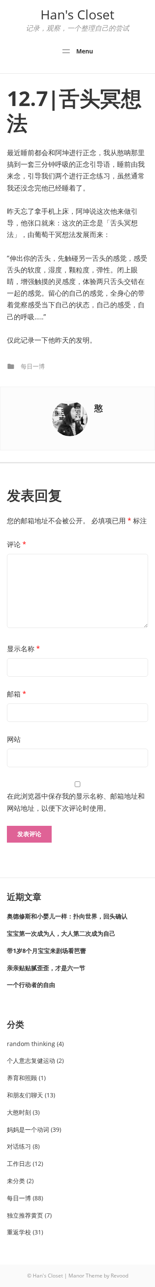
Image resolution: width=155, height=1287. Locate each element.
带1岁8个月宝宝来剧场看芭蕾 (46, 951)
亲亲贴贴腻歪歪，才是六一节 (46, 968)
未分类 (16, 1181)
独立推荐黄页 (25, 1215)
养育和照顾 (22, 1078)
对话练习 (19, 1146)
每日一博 (33, 366)
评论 (16, 544)
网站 (14, 739)
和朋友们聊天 (25, 1095)
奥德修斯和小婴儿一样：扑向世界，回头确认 (67, 916)
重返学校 (19, 1232)
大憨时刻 (19, 1112)
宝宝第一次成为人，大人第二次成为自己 (61, 933)
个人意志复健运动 (31, 1060)
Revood (119, 1275)
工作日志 (19, 1163)
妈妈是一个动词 (28, 1129)
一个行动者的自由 (31, 985)
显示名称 (23, 648)
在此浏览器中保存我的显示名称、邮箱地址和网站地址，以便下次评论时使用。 (76, 801)
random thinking (31, 1044)
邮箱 (16, 694)
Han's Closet (77, 14)
